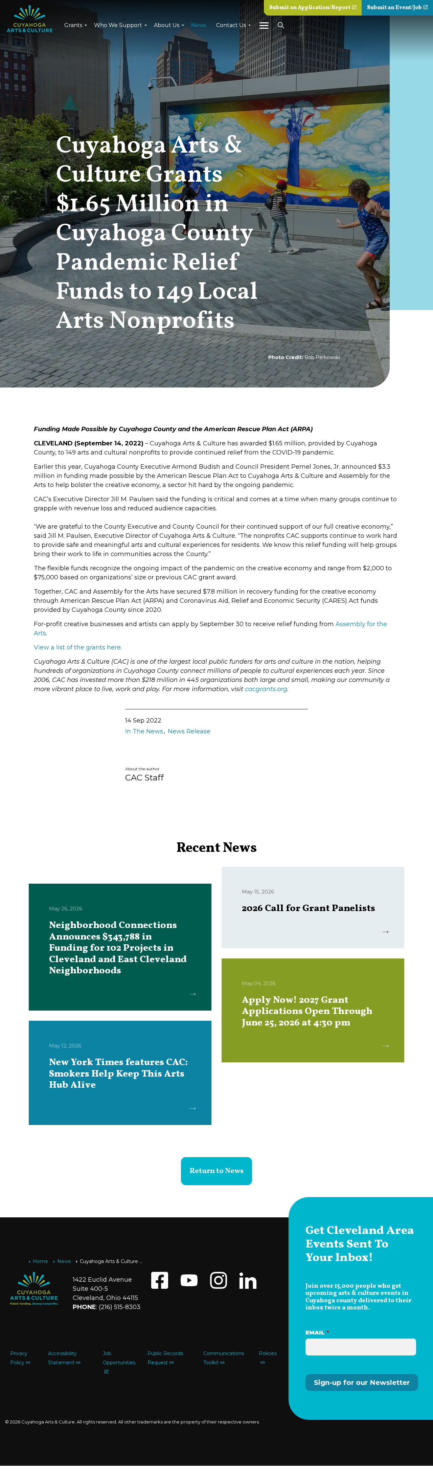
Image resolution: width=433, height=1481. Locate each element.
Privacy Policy (18, 1358)
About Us (166, 25)
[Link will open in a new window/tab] (159, 1280)
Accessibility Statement (62, 1358)
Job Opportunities (119, 1358)
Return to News (216, 1171)
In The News (144, 731)
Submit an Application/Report (309, 8)
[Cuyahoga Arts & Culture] (29, 18)
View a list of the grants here (77, 647)
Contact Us (231, 25)
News (198, 25)
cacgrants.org (266, 689)
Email (317, 1332)
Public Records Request (165, 1358)
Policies (268, 1353)
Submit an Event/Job (394, 8)
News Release (189, 731)
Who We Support (118, 25)
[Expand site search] (280, 25)
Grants (73, 25)
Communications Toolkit (223, 1358)
